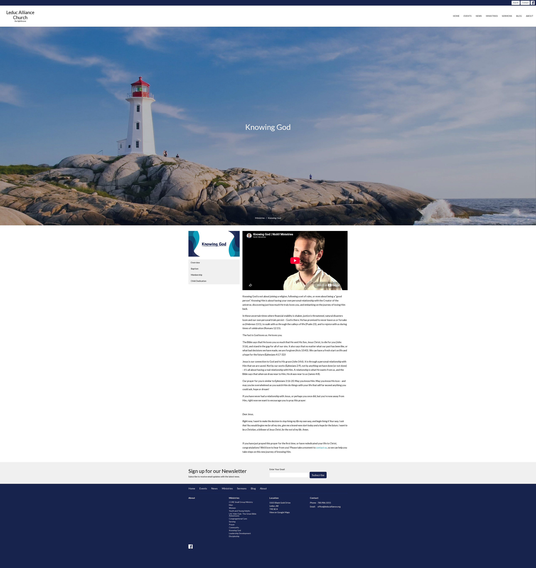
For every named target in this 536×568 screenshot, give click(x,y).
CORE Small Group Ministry (241, 502)
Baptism (194, 268)
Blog (519, 16)
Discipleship (234, 536)
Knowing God (235, 530)
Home (456, 16)
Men (231, 505)
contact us (321, 447)
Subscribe (318, 475)
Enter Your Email (277, 469)
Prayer (232, 524)
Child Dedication (198, 281)
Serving (232, 521)
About (529, 16)
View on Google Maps (279, 512)
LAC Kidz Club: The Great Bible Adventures (242, 515)
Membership (196, 275)
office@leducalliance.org (329, 506)
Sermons (507, 16)
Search (515, 3)
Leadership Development (240, 533)
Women (232, 508)
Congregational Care (238, 518)
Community (234, 527)
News (479, 16)
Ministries (492, 16)
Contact (525, 3)
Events (468, 16)
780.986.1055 (324, 502)
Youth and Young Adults (239, 511)
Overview (195, 262)
